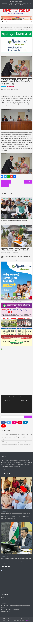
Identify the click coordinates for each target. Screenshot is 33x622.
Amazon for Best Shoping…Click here (11, 4)
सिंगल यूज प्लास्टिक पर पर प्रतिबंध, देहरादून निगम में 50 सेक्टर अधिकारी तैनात (16, 438)
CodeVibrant (26, 620)
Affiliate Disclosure (25, 4)
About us (24, 3)
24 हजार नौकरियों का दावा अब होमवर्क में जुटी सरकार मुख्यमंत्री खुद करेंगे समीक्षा (16, 257)
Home (29, 3)
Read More (3, 469)
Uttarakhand (10, 86)
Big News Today (15, 223)
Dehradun (3, 86)
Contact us (4, 3)
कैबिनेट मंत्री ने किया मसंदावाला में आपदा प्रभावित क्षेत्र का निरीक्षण (15, 442)
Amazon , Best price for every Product (10, 609)
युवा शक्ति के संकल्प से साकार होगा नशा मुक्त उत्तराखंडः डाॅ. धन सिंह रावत (16, 445)
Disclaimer (18, 3)
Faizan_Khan (15, 252)
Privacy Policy (11, 3)
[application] (16, 404)
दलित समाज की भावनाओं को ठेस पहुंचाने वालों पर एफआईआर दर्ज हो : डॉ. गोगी (17, 434)
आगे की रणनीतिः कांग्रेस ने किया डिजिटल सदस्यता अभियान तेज (14, 220)
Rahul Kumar (15, 89)
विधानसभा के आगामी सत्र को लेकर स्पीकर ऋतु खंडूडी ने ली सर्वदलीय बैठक (6, 185)
